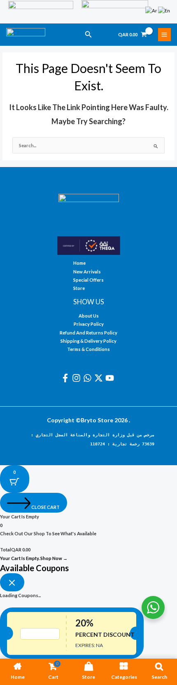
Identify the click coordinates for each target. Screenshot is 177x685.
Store (79, 288)
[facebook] (66, 378)
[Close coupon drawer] (12, 582)
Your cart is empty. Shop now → (34, 558)
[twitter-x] (99, 378)
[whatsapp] (88, 378)
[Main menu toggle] (164, 34)
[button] (88, 34)
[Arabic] (151, 10)
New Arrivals (87, 271)
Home (79, 263)
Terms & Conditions (88, 349)
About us (89, 315)
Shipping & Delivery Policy (88, 341)
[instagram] (77, 378)
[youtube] (110, 378)
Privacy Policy (89, 324)
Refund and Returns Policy (88, 332)
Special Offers (88, 279)
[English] (164, 10)
